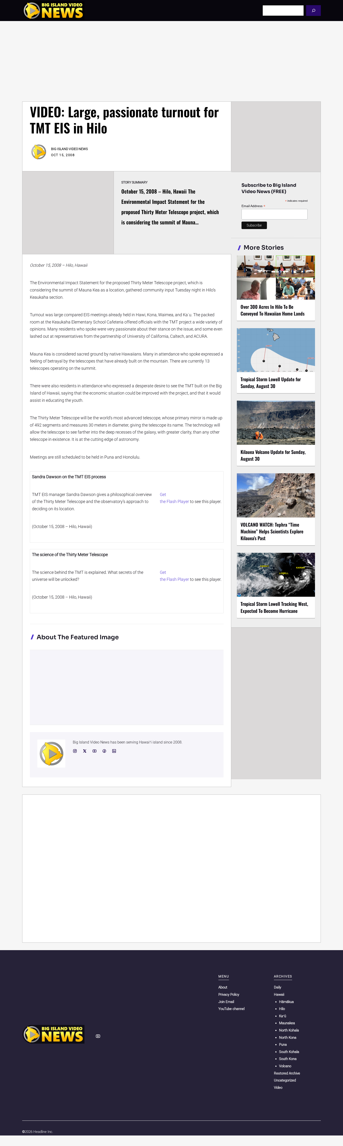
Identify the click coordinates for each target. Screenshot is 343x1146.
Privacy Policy (228, 994)
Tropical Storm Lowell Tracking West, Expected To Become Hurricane (274, 607)
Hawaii (279, 994)
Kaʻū (282, 1016)
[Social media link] (75, 751)
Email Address (253, 206)
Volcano (285, 1066)
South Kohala (289, 1052)
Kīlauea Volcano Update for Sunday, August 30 (273, 455)
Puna (283, 1044)
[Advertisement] (171, 61)
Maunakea (287, 1023)
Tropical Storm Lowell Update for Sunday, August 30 (271, 382)
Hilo (282, 1009)
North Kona (287, 1037)
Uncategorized (285, 1080)
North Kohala (289, 1030)
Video (278, 1087)
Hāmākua (286, 1002)
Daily (277, 987)
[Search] (313, 10)
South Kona (288, 1059)
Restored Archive (287, 1073)
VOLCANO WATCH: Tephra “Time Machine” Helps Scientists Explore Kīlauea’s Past (272, 531)
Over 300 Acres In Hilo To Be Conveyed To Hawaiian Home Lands (272, 310)
